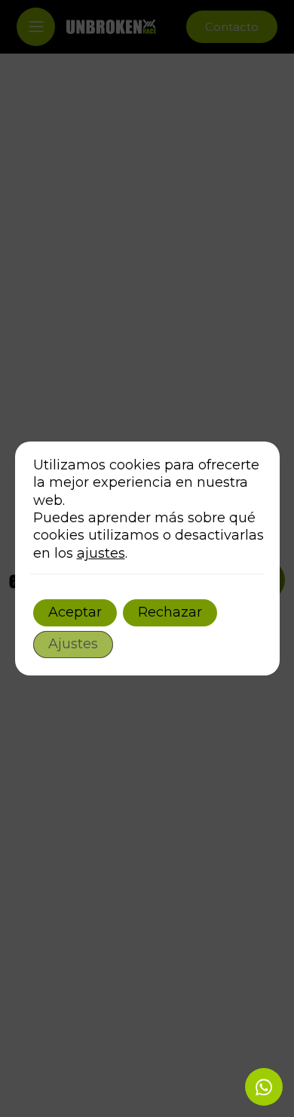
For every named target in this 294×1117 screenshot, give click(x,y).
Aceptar (75, 612)
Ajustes (73, 643)
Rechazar (170, 612)
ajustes (101, 553)
